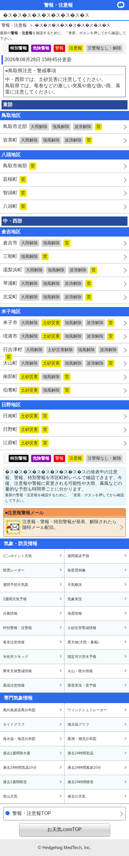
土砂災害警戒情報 (82, 628)
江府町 (25, 442)
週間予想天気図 (15, 585)
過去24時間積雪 (80, 782)
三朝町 (25, 256)
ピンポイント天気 (17, 556)
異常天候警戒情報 (17, 671)
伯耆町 (36, 389)
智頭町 (14, 192)
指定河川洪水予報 (82, 657)
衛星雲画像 (77, 570)
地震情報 (75, 613)
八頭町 (14, 206)
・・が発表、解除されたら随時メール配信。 (69, 524)
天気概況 (75, 585)
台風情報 (10, 613)
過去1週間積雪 (15, 782)
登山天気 (10, 796)
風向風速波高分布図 (19, 710)
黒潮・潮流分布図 (82, 739)
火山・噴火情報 (80, 671)
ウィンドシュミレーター (87, 710)
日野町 (25, 429)
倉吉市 (36, 242)
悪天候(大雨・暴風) (83, 642)
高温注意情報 (14, 685)
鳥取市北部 (51, 126)
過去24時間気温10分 (20, 767)
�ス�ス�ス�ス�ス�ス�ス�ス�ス (72, 25)
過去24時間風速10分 (84, 767)
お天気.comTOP (64, 829)
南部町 (36, 376)
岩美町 (47, 139)
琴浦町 (47, 283)
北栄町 (47, 296)
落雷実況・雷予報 (82, 685)
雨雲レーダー (14, 570)
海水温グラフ (78, 724)
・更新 (123, 4)
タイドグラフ (14, 724)
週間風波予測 (78, 556)
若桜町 (14, 179)
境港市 (58, 336)
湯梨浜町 (49, 269)
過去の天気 (77, 796)
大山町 (58, 362)
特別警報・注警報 (17, 628)
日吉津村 (60, 351)
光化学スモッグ (15, 657)
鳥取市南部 (19, 165)
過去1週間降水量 (16, 753)
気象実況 (75, 599)
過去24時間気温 (80, 753)
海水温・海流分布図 (19, 739)
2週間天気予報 (15, 599)
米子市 (58, 322)
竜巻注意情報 (14, 642)
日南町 (25, 415)
